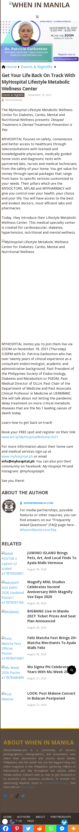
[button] (9, 821)
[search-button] (71, 670)
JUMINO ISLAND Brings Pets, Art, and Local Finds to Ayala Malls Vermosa (51, 558)
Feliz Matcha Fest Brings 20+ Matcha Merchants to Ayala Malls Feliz (52, 642)
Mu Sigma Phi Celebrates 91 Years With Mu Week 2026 (51, 669)
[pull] (39, 17)
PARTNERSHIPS (61, 816)
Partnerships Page (56, 783)
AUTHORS (24, 816)
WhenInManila (13, 100)
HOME (8, 816)
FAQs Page (27, 787)
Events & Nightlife (13, 95)
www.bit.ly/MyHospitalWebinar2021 (30, 437)
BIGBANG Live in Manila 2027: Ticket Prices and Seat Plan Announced (51, 616)
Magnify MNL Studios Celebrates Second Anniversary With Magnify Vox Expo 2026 (49, 589)
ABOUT (40, 816)
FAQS (30, 821)
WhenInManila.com (38, 503)
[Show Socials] (64, 822)
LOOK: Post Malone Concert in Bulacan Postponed (51, 696)
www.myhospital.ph (17, 456)
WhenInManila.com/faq (38, 530)
